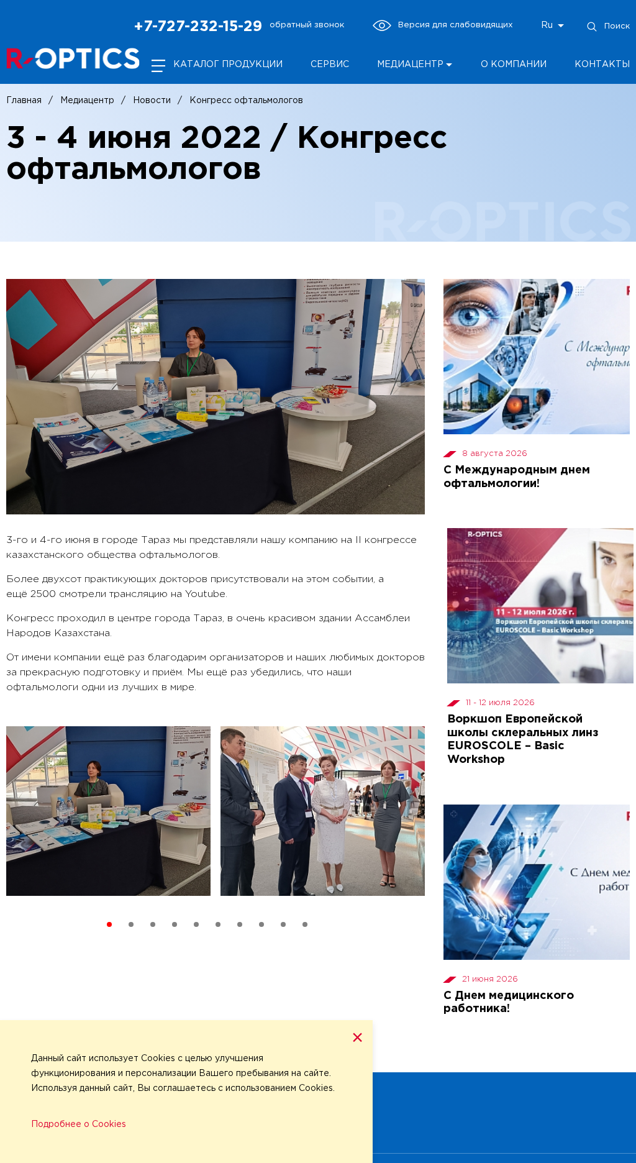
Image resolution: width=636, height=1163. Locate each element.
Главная (24, 100)
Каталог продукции (228, 64)
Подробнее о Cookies (78, 1124)
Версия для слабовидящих (455, 25)
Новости (152, 100)
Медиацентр (87, 100)
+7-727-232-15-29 (198, 27)
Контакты (602, 64)
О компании (514, 64)
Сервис (330, 64)
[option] (108, 815)
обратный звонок (307, 25)
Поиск (617, 26)
